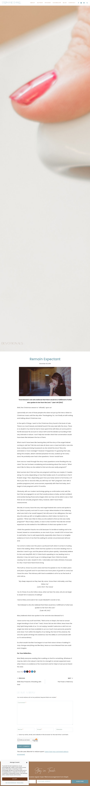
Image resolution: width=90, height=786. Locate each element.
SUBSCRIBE (80, 782)
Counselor (57, 3)
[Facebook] (78, 3)
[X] (27, 672)
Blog (65, 3)
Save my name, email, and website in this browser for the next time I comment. (43, 735)
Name (20, 730)
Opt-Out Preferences (10, 783)
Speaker (48, 3)
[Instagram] (81, 3)
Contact (72, 3)
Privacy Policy (20, 783)
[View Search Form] (87, 3)
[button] (26, 762)
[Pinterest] (30, 672)
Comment (22, 703)
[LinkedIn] (32, 672)
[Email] (35, 672)
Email (39, 730)
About (32, 3)
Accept (14, 779)
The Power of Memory (65, 680)
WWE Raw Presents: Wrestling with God (29, 681)
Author (40, 3)
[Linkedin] (84, 3)
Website (59, 730)
